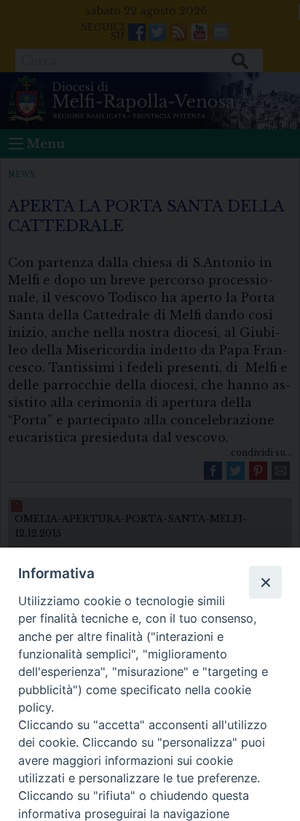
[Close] (265, 582)
